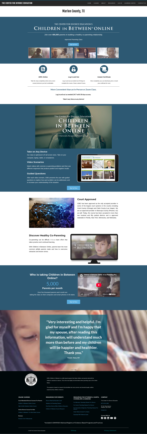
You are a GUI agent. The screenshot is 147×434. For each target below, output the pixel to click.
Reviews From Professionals (25, 403)
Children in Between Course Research (55, 393)
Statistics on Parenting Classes (53, 388)
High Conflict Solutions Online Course (27, 390)
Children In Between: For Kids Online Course (29, 397)
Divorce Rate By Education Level (54, 385)
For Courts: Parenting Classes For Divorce (84, 389)
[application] (73, 127)
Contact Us (103, 394)
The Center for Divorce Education (17, 3)
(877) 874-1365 (105, 388)
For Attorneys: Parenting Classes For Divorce (84, 387)
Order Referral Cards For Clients (81, 396)
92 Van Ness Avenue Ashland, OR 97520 (106, 391)
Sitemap (73, 415)
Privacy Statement (110, 415)
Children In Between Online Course (26, 388)
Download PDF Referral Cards (81, 399)
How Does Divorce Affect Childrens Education (57, 390)
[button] (73, 44)
